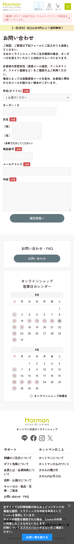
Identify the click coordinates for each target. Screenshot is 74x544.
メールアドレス (12, 164)
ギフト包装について (16, 463)
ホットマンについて (51, 457)
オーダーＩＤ (11, 105)
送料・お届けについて (18, 480)
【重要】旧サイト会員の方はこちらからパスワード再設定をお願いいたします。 (36, 17)
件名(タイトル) (12, 91)
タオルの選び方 (48, 470)
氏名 (5, 119)
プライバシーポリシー (36, 527)
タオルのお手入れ (50, 476)
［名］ (7, 135)
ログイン (49, 9)
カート (58, 9)
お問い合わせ (37, 258)
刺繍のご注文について (18, 457)
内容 (5, 179)
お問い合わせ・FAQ (16, 496)
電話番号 (8, 149)
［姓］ (7, 126)
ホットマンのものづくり (54, 463)
